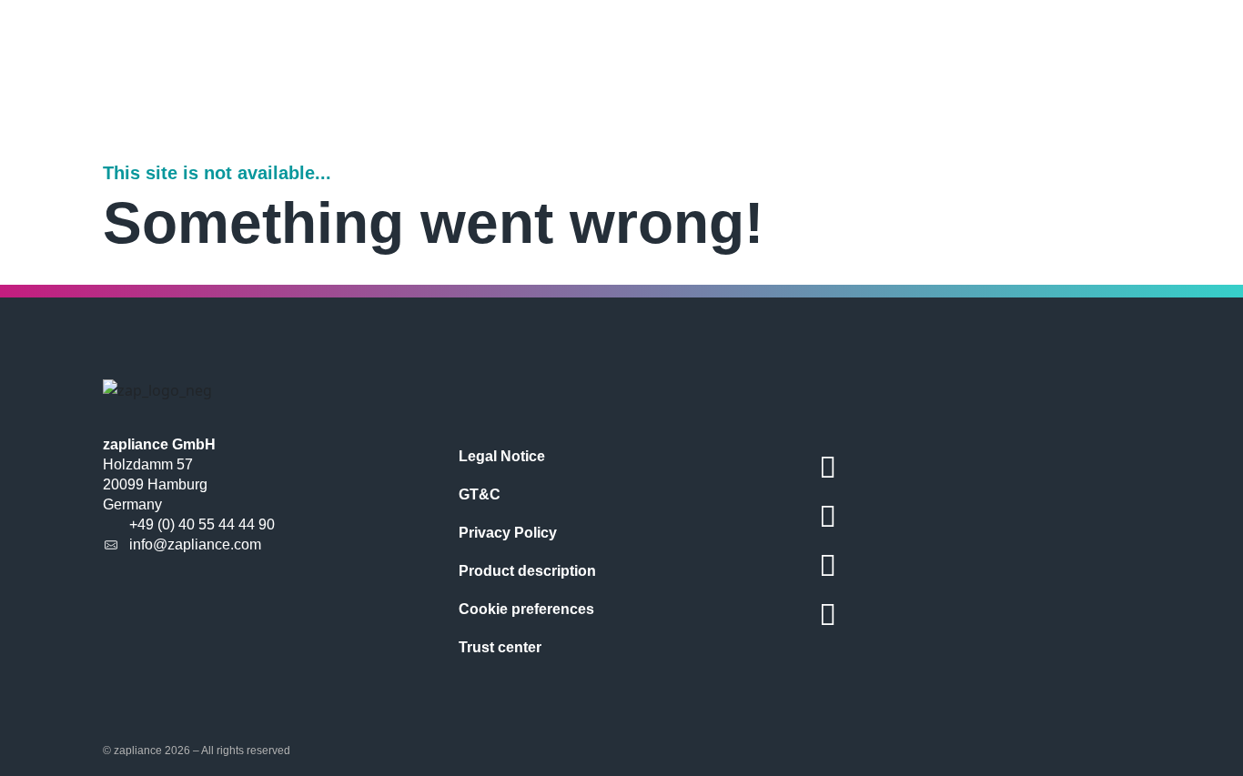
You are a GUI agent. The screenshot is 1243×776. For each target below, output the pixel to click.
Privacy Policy (508, 532)
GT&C (479, 494)
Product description (527, 571)
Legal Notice (502, 456)
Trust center (500, 647)
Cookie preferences (526, 609)
